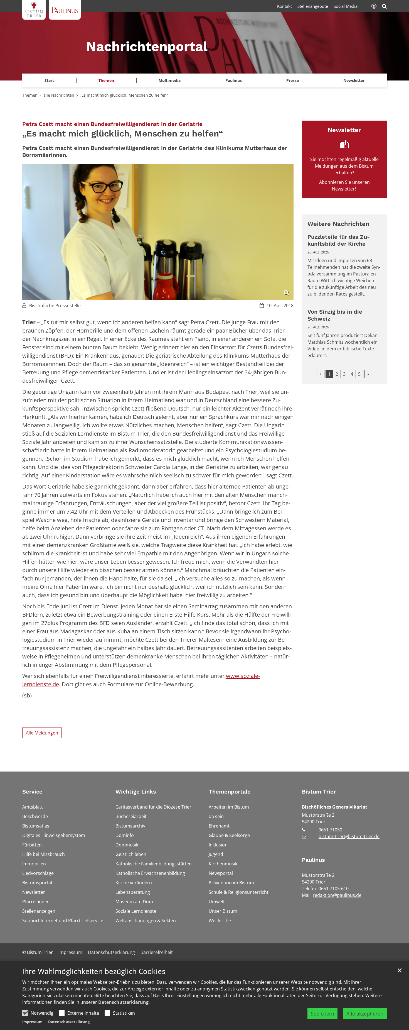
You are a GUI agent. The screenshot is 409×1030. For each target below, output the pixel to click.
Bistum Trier (319, 791)
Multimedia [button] (170, 80)
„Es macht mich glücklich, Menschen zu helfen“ (124, 95)
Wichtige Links (135, 791)
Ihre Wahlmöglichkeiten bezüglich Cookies (93, 971)
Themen (30, 95)
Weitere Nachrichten (338, 223)
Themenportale (230, 791)
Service (32, 791)
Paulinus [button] (233, 80)
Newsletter (353, 80)
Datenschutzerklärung (123, 1002)
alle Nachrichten (58, 95)
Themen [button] (106, 80)
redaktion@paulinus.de (337, 895)
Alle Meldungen (42, 733)
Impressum (32, 1021)
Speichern (322, 1013)
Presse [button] (292, 80)
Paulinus (313, 859)
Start (49, 80)
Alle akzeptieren (364, 1013)
